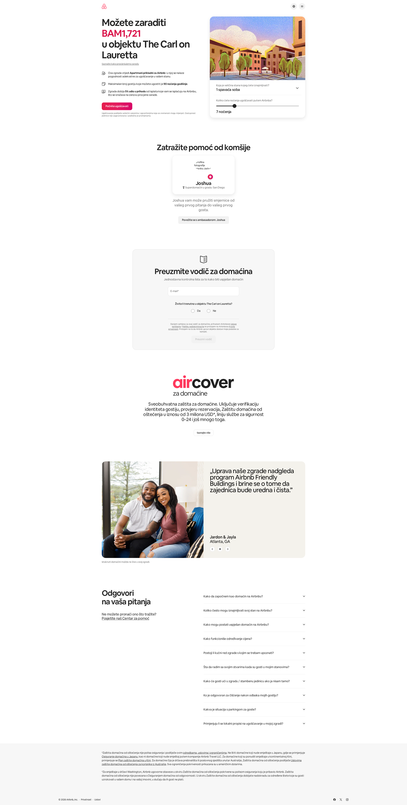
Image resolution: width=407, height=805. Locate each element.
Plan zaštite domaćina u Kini (134, 760)
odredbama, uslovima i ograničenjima (205, 752)
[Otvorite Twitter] (341, 799)
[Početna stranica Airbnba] (104, 6)
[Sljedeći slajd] (227, 549)
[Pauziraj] (220, 549)
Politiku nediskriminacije (193, 326)
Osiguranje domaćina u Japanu (120, 756)
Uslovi (97, 799)
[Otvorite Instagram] (347, 799)
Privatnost (86, 799)
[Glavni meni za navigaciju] (302, 6)
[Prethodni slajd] (212, 549)
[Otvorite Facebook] (334, 799)
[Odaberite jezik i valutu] (294, 6)
